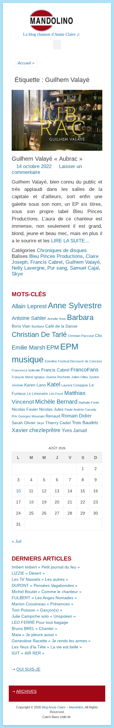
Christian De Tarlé (39, 334)
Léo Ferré (56, 393)
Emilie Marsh (28, 347)
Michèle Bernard (56, 401)
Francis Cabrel (46, 262)
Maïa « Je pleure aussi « (35, 634)
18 (31, 502)
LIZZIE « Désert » (28, 573)
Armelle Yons (56, 319)
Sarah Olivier (24, 423)
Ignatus (39, 377)
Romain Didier (76, 415)
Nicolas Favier (25, 409)
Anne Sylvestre (75, 305)
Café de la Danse (61, 326)
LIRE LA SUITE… (70, 241)
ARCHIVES (26, 691)
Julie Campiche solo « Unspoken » (44, 616)
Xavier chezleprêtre (36, 430)
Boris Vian (21, 326)
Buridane (38, 326)
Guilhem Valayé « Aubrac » (47, 158)
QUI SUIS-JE (28, 669)
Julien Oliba (79, 377)
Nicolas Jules (51, 409)
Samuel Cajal (84, 268)
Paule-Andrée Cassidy (80, 409)
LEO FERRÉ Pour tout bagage (40, 622)
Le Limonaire (37, 394)
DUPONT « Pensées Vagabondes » (44, 585)
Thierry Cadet (58, 423)
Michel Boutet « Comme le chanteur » (47, 591)
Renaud (53, 416)
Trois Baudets (85, 422)
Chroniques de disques (62, 250)
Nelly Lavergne (28, 268)
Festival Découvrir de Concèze (80, 361)
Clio (98, 335)
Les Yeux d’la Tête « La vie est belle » (47, 647)
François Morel (22, 377)
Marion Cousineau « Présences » (42, 604)
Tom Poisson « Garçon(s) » (37, 610)
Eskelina (51, 361)
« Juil (16, 541)
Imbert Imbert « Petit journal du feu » (46, 567)
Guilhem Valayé (82, 262)
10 (18, 491)
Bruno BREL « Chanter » (34, 628)
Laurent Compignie (74, 385)
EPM (52, 347)
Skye (17, 274)
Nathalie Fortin (89, 402)
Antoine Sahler (29, 318)
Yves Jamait (74, 430)
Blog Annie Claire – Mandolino (62, 707)
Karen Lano (35, 385)
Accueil (26, 63)
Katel (53, 384)
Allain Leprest (29, 306)
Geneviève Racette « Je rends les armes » (51, 640)
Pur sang (57, 268)
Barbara (80, 317)
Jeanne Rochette (58, 377)
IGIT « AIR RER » (28, 653)
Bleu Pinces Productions (56, 256)
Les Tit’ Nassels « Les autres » (40, 579)
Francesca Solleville (26, 370)
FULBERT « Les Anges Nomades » (44, 597)
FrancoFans (84, 370)
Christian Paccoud (81, 336)
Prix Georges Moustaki (28, 416)
